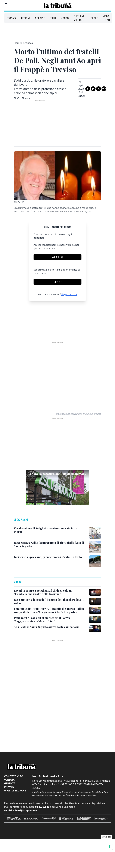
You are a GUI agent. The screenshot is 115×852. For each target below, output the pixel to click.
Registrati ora (69, 294)
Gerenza (9, 783)
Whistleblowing (15, 790)
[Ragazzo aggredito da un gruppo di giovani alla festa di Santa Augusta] (95, 547)
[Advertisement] (57, 30)
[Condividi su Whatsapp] (104, 88)
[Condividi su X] (98, 88)
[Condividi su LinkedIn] (93, 88)
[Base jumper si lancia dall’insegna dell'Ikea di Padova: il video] (95, 601)
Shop (57, 282)
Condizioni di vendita (13, 778)
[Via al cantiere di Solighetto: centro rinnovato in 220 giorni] (95, 533)
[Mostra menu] (6, 4)
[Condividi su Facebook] (87, 88)
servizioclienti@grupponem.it (22, 810)
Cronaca (11, 18)
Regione (25, 18)
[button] (57, 487)
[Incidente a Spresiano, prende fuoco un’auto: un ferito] (95, 561)
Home (17, 43)
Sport (94, 18)
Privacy (9, 787)
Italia (53, 18)
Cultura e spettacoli (80, 18)
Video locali (106, 18)
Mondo (65, 18)
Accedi (57, 257)
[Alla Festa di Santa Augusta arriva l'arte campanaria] (95, 628)
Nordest (40, 18)
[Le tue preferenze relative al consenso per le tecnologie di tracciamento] (110, 847)
